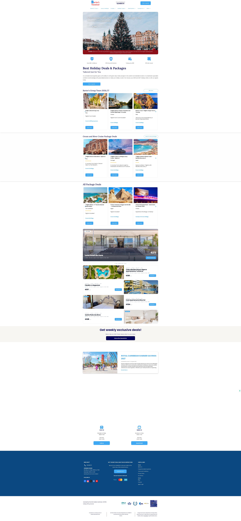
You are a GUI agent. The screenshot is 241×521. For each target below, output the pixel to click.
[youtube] (97, 481)
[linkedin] (94, 481)
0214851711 (89, 465)
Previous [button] (85, 111)
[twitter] (91, 481)
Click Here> (146, 515)
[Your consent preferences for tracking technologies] (240, 391)
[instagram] (88, 481)
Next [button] (156, 111)
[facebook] (85, 481)
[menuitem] (94, 8)
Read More (124, 370)
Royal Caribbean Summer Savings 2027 (138, 357)
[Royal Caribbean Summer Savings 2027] (100, 362)
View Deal (89, 127)
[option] (95, 111)
